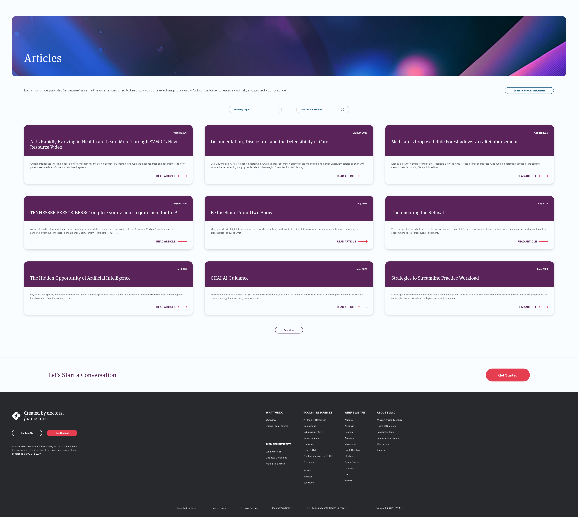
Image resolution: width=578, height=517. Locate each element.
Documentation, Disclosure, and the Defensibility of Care (269, 142)
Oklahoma (350, 456)
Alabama (349, 419)
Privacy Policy (219, 508)
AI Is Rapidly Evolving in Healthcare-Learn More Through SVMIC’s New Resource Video (103, 144)
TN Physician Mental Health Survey (325, 507)
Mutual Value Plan (275, 463)
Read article (166, 176)
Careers (381, 450)
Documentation (311, 438)
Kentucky (349, 438)
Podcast (307, 476)
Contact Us (27, 433)
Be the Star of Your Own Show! (242, 212)
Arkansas (349, 425)
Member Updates (281, 507)
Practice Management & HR (318, 456)
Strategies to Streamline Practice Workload (435, 278)
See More (289, 330)
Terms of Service (249, 508)
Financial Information (388, 438)
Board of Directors (386, 425)
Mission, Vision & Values (389, 419)
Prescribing (309, 462)
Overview (271, 419)
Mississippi (350, 444)
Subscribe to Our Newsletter (529, 90)
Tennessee (350, 468)
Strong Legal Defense (277, 425)
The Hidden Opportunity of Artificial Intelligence (80, 278)
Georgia (349, 432)
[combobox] (255, 109)
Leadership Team (385, 432)
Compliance (309, 425)
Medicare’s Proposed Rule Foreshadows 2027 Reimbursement (454, 142)
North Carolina (352, 450)
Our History (383, 444)
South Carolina (352, 462)
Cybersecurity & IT (312, 432)
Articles (307, 470)
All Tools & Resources (314, 419)
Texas (347, 474)
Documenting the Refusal (417, 212)
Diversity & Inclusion (186, 508)
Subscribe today (205, 90)
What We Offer (273, 451)
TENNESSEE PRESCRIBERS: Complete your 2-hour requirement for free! (103, 212)
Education (308, 444)
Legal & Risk (310, 450)
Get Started (507, 375)
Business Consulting (276, 457)
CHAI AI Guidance (230, 278)
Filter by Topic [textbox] (242, 109)
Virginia (349, 480)
